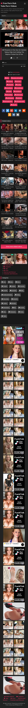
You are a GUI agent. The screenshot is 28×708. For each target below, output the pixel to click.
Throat (21, 311)
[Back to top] (23, 703)
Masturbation (6, 307)
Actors (6, 270)
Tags (6, 268)
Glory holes (5, 299)
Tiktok (4, 316)
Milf (7, 78)
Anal (4, 282)
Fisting (18, 294)
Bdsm (18, 282)
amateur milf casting (17, 78)
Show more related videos (14, 246)
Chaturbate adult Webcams (10, 273)
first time (18, 81)
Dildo (22, 290)
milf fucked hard (8, 101)
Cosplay (13, 286)
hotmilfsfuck (18, 91)
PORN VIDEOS (9, 265)
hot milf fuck (9, 88)
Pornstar (22, 307)
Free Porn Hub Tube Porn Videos (9, 4)
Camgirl (5, 286)
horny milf (10, 84)
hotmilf (9, 91)
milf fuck (19, 98)
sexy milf (14, 104)
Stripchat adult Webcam (10, 272)
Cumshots (14, 290)
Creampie (22, 286)
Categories (8, 266)
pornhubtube (16, 72)
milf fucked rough (20, 101)
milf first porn (10, 98)
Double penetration (7, 294)
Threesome (12, 311)
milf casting (9, 94)
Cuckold (5, 290)
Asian (11, 282)
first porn (10, 81)
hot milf (18, 84)
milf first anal (19, 94)
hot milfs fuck (19, 88)
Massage (14, 303)
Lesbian (5, 303)
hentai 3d (15, 299)
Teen (4, 311)
